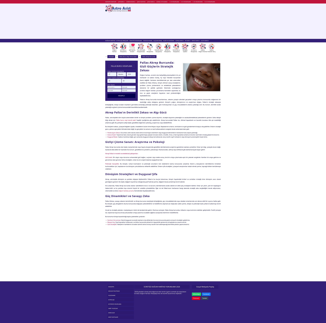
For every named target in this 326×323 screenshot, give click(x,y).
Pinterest (196, 298)
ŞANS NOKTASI (141, 2)
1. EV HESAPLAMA (174, 2)
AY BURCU (188, 40)
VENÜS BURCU (196, 40)
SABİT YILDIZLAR (113, 308)
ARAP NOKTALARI (113, 317)
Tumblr (204, 298)
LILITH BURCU (205, 40)
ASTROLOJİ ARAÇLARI (122, 40)
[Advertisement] (163, 25)
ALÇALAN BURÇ (157, 40)
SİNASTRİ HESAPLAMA (135, 40)
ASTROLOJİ (111, 300)
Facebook (206, 294)
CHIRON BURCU (130, 2)
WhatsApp (196, 294)
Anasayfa (111, 56)
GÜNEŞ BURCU (179, 40)
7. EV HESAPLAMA (198, 2)
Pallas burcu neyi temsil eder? (126, 120)
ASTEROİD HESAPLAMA (114, 304)
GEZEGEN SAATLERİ (110, 2)
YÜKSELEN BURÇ (147, 40)
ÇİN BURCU (121, 2)
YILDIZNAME (111, 295)
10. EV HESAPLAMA (209, 2)
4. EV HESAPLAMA (186, 2)
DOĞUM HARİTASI (110, 40)
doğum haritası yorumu (126, 191)
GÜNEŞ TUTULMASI (161, 2)
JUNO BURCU (151, 2)
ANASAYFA (111, 287)
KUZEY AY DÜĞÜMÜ (168, 40)
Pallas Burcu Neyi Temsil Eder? (128, 56)
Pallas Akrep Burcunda (148, 56)
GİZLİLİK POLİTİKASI (114, 291)
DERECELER (111, 313)
